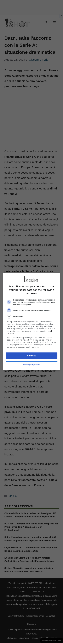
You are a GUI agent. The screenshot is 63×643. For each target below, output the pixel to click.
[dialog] (31, 321)
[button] (31, 317)
